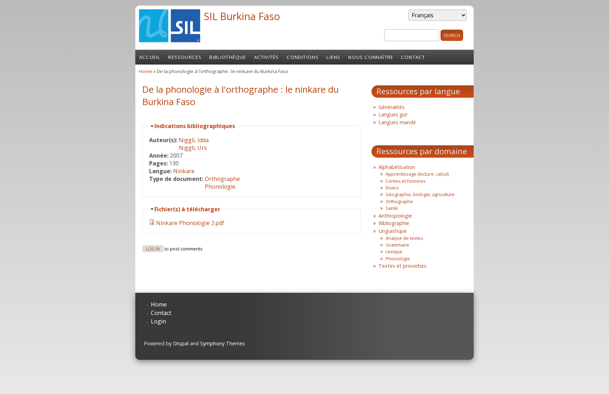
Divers (392, 187)
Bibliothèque (227, 57)
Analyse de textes (404, 238)
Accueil (149, 57)
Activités (266, 57)
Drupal (181, 343)
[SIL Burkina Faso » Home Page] (169, 40)
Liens (333, 57)
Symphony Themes (222, 343)
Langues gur (393, 114)
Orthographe (222, 179)
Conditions (303, 57)
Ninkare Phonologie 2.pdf (190, 223)
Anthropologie (395, 215)
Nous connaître (370, 57)
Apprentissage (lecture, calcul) (417, 174)
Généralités (392, 107)
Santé (392, 208)
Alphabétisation (397, 167)
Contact (413, 57)
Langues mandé (397, 122)
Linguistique (393, 231)
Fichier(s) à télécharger (187, 209)
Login (158, 321)
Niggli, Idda (194, 140)
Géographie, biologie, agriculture (420, 194)
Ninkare (184, 171)
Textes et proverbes (402, 265)
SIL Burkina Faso (242, 16)
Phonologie (220, 186)
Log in (153, 249)
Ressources (185, 57)
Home (145, 71)
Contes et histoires (406, 181)
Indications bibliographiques (194, 126)
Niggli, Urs (193, 148)
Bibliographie (394, 223)
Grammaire (397, 245)
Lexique (394, 251)
